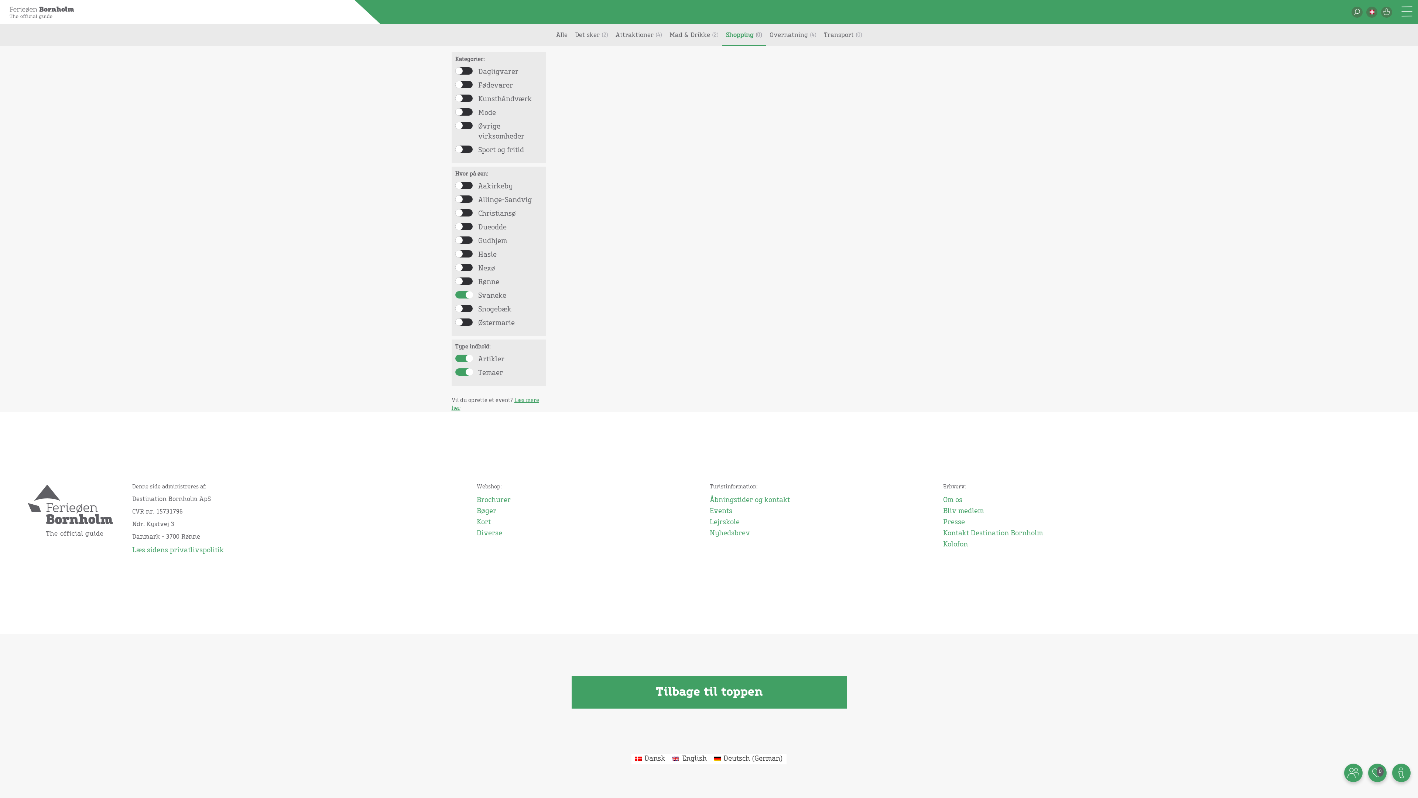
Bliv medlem (963, 511)
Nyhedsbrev (730, 533)
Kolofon (955, 544)
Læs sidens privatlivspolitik (178, 550)
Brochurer (494, 500)
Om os (952, 500)
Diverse (489, 533)
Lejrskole (725, 522)
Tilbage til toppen (709, 692)
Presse (954, 522)
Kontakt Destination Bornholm (993, 533)
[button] (1371, 12)
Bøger (486, 511)
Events (721, 511)
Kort (484, 522)
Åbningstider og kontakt (750, 500)
